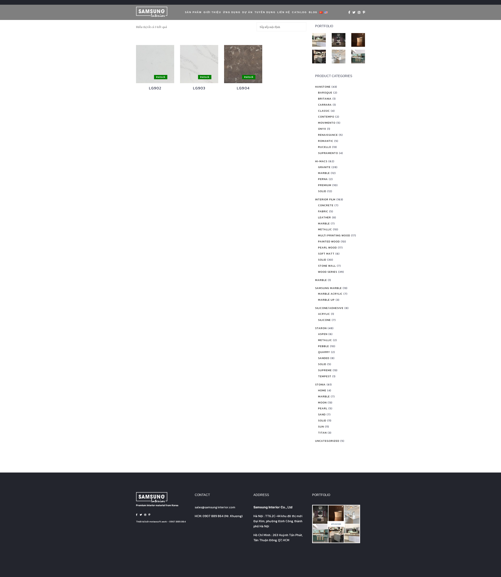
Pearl (322, 408)
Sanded (323, 358)
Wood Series (327, 272)
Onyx (322, 129)
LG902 (155, 88)
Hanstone (323, 87)
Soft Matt (326, 254)
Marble (324, 173)
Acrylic (324, 314)
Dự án (247, 12)
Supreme (325, 370)
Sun (321, 427)
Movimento (326, 123)
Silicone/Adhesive (329, 308)
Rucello (324, 147)
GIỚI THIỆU (212, 12)
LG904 (243, 88)
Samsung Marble (328, 288)
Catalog (299, 12)
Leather (324, 217)
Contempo (326, 117)
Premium (324, 185)
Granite (324, 167)
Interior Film (325, 199)
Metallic (325, 229)
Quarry (324, 352)
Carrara (325, 105)
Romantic (325, 141)
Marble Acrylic (330, 294)
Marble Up (326, 300)
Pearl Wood (327, 248)
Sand (322, 414)
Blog (313, 12)
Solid (322, 191)
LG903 (199, 88)
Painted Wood (329, 241)
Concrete (325, 205)
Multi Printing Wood (334, 235)
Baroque (325, 93)
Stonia (320, 385)
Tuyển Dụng (265, 12)
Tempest (324, 376)
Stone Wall (327, 266)
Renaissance (328, 135)
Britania (325, 99)
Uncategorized (327, 441)
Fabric (323, 211)
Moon (322, 403)
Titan (322, 433)
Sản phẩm (193, 12)
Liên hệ (283, 12)
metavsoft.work (158, 521)
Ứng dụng (231, 12)
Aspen (322, 334)
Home (322, 390)
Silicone (324, 320)
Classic (324, 111)
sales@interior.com (215, 507)
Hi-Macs (321, 161)
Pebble (323, 346)
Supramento (328, 153)
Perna (323, 179)
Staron (321, 328)
